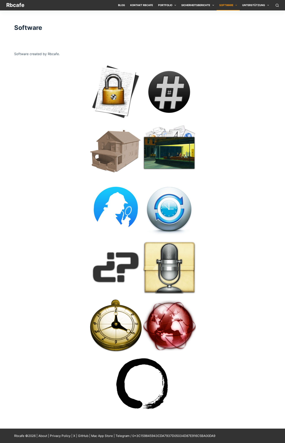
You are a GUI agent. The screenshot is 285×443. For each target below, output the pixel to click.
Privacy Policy (60, 436)
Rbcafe (15, 5)
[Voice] (169, 267)
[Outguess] (169, 150)
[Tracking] (115, 267)
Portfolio (165, 5)
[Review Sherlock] (115, 208)
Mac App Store (102, 436)
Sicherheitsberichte (195, 5)
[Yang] (169, 325)
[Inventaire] (115, 150)
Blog (121, 5)
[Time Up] (169, 208)
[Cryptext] (115, 91)
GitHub (83, 436)
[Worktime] (115, 325)
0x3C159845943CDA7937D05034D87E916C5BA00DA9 (173, 436)
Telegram (123, 436)
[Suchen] (277, 5)
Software (226, 5)
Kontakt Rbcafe (141, 5)
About (42, 436)
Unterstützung (253, 5)
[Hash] (169, 91)
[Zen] (142, 384)
